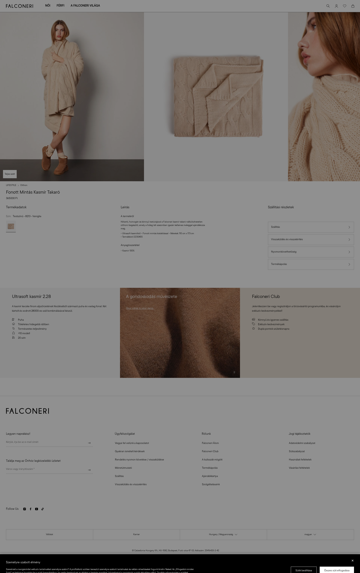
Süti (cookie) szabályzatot (42, 562)
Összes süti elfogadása (337, 556)
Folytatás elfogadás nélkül (352, 547)
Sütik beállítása (304, 556)
